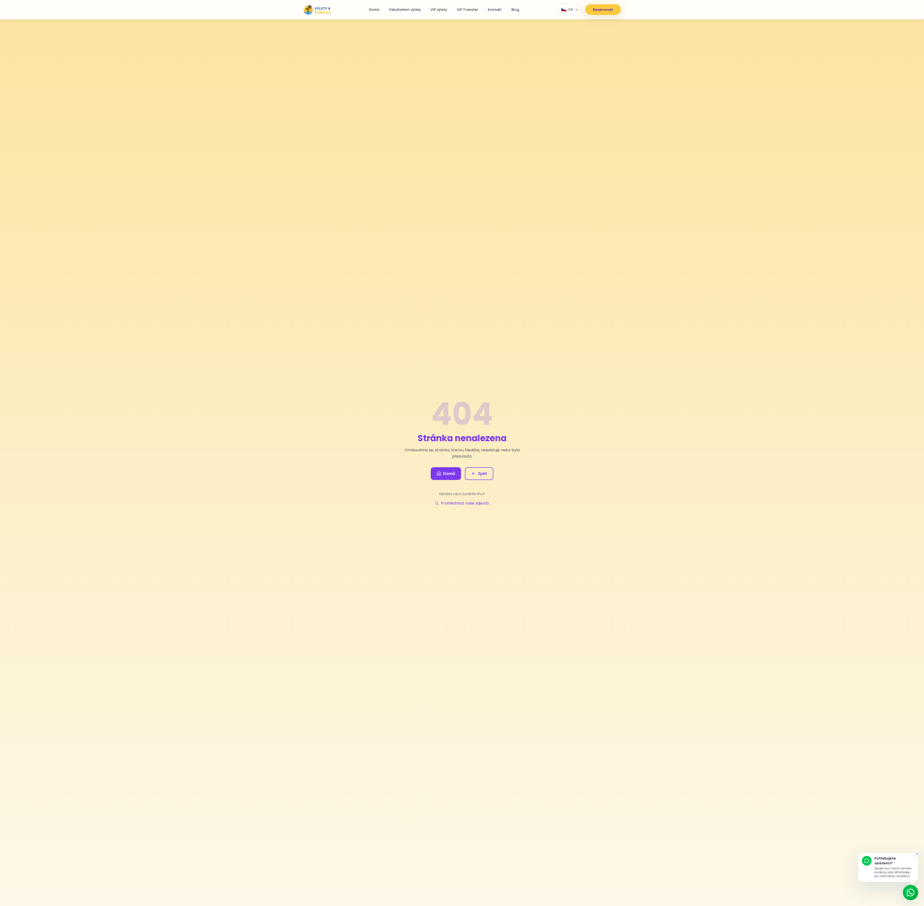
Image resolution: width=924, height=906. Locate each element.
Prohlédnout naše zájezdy (465, 503)
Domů (449, 473)
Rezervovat (603, 9)
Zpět (482, 473)
